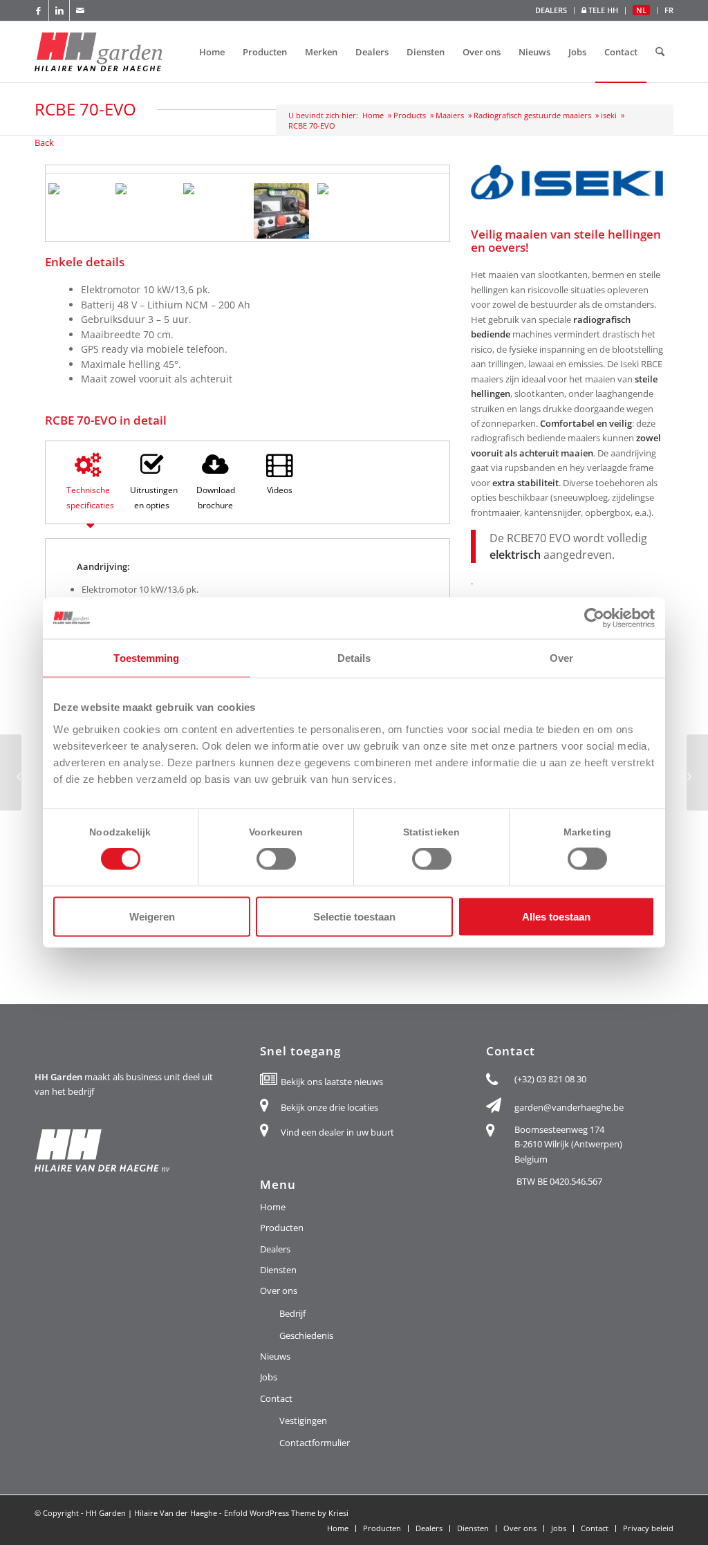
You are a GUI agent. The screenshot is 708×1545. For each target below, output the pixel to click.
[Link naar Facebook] (38, 10)
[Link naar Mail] (80, 10)
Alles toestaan (556, 916)
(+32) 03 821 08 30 (550, 1079)
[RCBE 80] (10, 772)
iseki (609, 115)
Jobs (268, 1377)
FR (668, 10)
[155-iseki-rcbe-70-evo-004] (146, 189)
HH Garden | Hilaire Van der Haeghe (151, 1513)
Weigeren (152, 916)
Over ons (278, 1290)
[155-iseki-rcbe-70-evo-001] (348, 189)
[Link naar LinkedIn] (59, 10)
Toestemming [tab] (146, 658)
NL (641, 10)
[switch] (276, 859)
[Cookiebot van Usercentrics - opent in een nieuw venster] (594, 618)
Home (373, 115)
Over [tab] (561, 658)
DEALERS (551, 10)
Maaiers (450, 115)
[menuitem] (551, 10)
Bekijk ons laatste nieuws (332, 1081)
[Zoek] (659, 51)
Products (409, 115)
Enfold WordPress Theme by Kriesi (286, 1513)
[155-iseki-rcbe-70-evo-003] (214, 189)
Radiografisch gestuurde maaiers (532, 115)
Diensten (278, 1270)
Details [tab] (354, 658)
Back (44, 142)
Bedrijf (292, 1313)
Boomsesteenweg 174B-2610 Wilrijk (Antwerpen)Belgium (568, 1144)
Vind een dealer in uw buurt (337, 1132)
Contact (276, 1398)
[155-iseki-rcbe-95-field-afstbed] (281, 211)
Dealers (275, 1249)
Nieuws (275, 1356)
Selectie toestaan (354, 916)
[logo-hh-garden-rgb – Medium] (98, 51)
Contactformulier (314, 1442)
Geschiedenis (306, 1335)
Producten (282, 1227)
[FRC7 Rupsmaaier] (697, 772)
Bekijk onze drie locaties (329, 1107)
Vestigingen (303, 1420)
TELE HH (602, 10)
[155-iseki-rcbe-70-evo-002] (79, 189)
